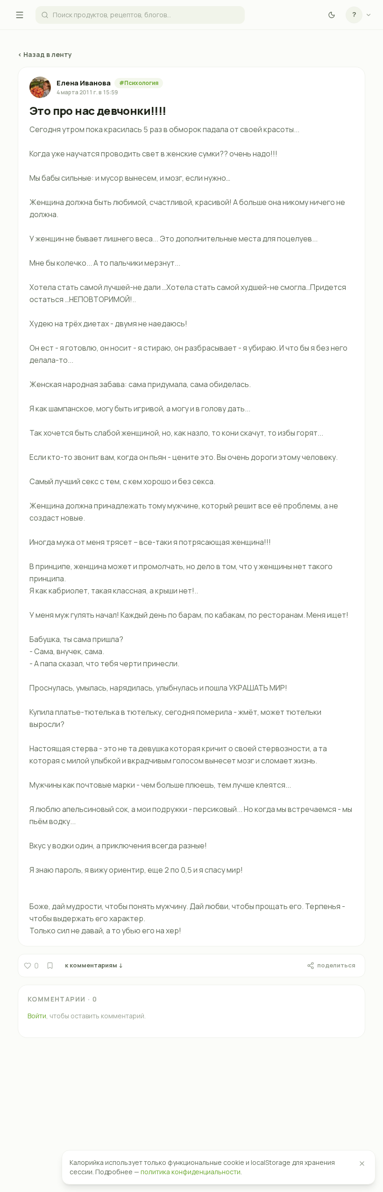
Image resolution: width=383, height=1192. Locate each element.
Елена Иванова (84, 83)
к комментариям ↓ (94, 965)
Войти (37, 1015)
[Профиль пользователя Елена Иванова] (40, 87)
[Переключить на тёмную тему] (331, 15)
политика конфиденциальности (191, 1171)
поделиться (336, 965)
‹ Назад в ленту (45, 54)
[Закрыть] (362, 1163)
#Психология (138, 83)
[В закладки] (50, 965)
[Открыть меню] (19, 15)
